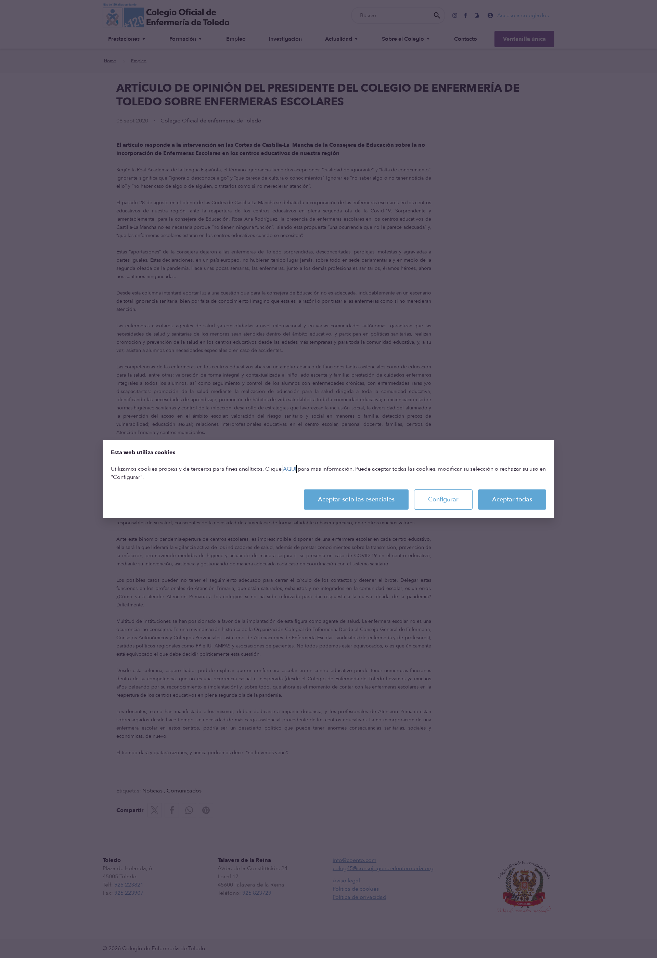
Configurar (443, 499)
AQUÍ (289, 469)
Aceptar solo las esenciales (356, 499)
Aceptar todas (512, 499)
